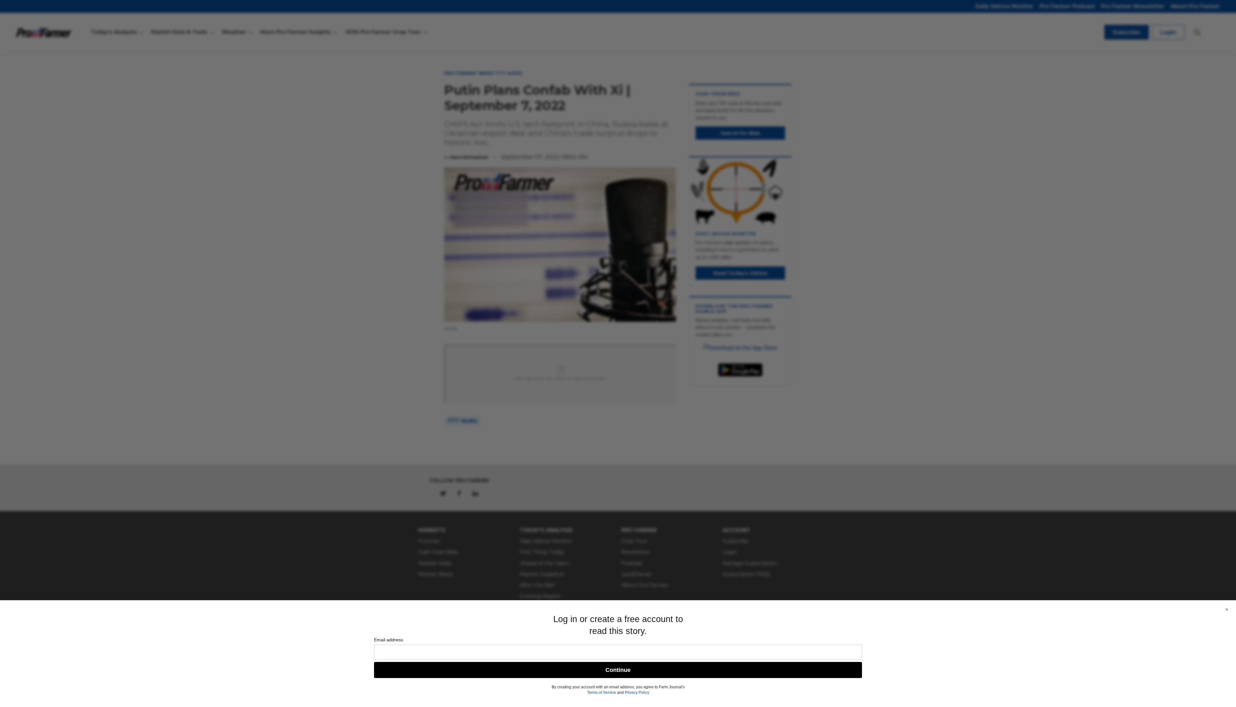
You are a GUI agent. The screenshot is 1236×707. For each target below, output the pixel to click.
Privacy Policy (637, 692)
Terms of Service (601, 692)
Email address (388, 639)
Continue (618, 670)
